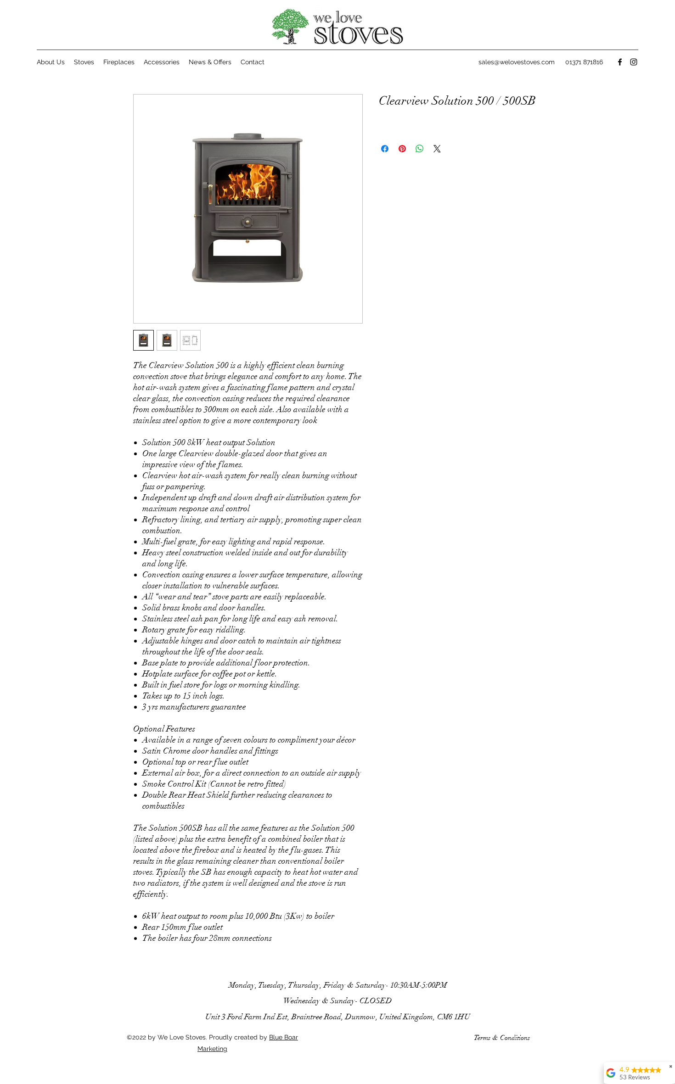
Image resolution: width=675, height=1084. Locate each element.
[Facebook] (619, 62)
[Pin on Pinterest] (402, 148)
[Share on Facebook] (384, 148)
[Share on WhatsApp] (419, 148)
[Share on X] (437, 148)
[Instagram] (633, 62)
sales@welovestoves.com (516, 62)
